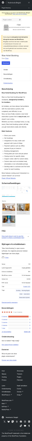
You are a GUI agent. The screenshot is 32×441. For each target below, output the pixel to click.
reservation (27, 294)
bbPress (5, 406)
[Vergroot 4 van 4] (28, 202)
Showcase (20, 371)
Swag (19, 395)
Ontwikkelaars (6, 392)
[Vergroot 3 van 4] (13, 197)
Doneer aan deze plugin (9, 360)
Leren (3, 386)
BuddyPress (6, 409)
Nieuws (4, 374)
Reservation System (24, 297)
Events (19, 389)
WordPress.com (7, 400)
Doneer (20, 392)
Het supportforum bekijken (10, 345)
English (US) (26, 286)
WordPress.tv (7, 395)
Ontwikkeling (7, 78)
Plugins (19, 377)
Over (3, 371)
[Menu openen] (29, 2)
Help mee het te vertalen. (20, 14)
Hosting (4, 377)
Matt (4, 403)
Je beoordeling (6, 332)
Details (5, 69)
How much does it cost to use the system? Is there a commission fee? (13, 237)
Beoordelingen (8, 74)
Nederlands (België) (12, 417)
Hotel (21, 294)
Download (6, 63)
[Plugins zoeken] (20, 19)
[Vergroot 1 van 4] (13, 188)
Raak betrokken (22, 386)
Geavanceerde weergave (9, 302)
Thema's (19, 374)
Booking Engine (26, 290)
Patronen (20, 380)
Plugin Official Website (9, 178)
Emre (6, 58)
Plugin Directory (6, 8)
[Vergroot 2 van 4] (28, 188)
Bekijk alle (27, 332)
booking (18, 290)
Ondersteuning (7, 83)
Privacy (4, 380)
